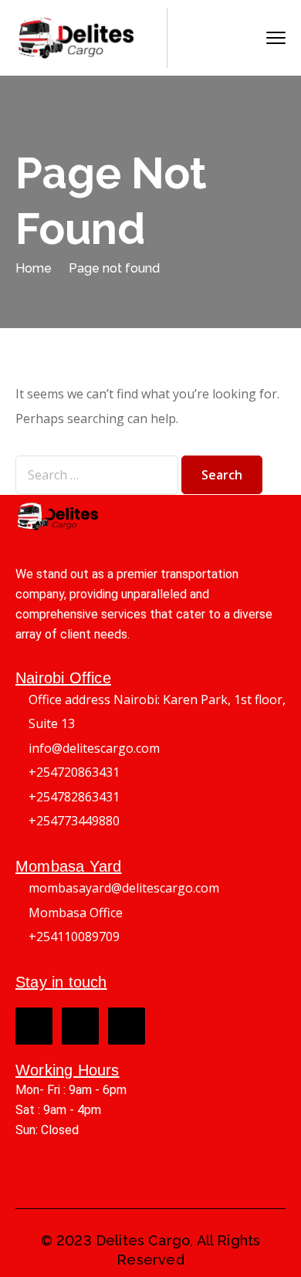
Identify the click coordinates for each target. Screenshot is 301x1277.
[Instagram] (80, 1026)
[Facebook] (33, 1026)
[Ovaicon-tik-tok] (126, 1026)
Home (33, 268)
